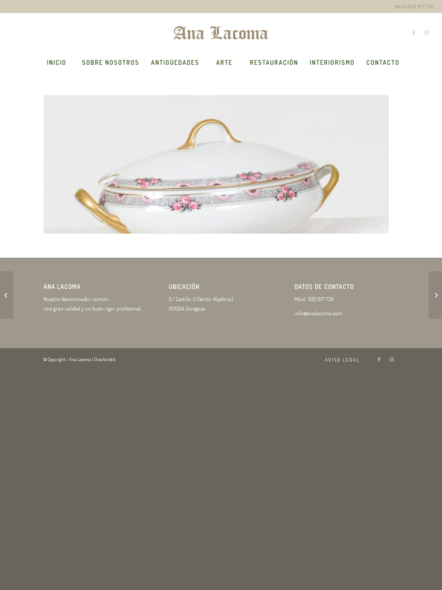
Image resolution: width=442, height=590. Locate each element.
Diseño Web (104, 359)
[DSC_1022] (6, 295)
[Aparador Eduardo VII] (435, 295)
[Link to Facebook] (413, 32)
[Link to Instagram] (426, 32)
